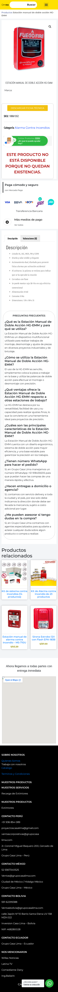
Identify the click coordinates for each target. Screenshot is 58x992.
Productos (6, 12)
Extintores (7, 807)
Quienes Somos (10, 760)
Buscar (31, 4)
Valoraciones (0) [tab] (30, 238)
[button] (46, 4)
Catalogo (6, 768)
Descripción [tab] (13, 238)
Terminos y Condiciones (15, 773)
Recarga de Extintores (14, 793)
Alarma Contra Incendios (32, 127)
